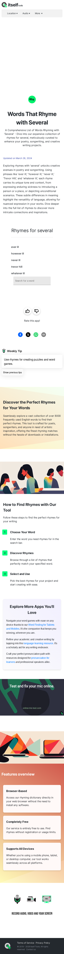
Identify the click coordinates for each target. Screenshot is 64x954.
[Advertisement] (32, 51)
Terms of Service (25, 942)
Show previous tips (12, 372)
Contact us (31, 949)
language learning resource (38, 643)
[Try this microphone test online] (32, 697)
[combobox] (32, 281)
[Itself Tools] (32, 907)
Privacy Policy (43, 942)
